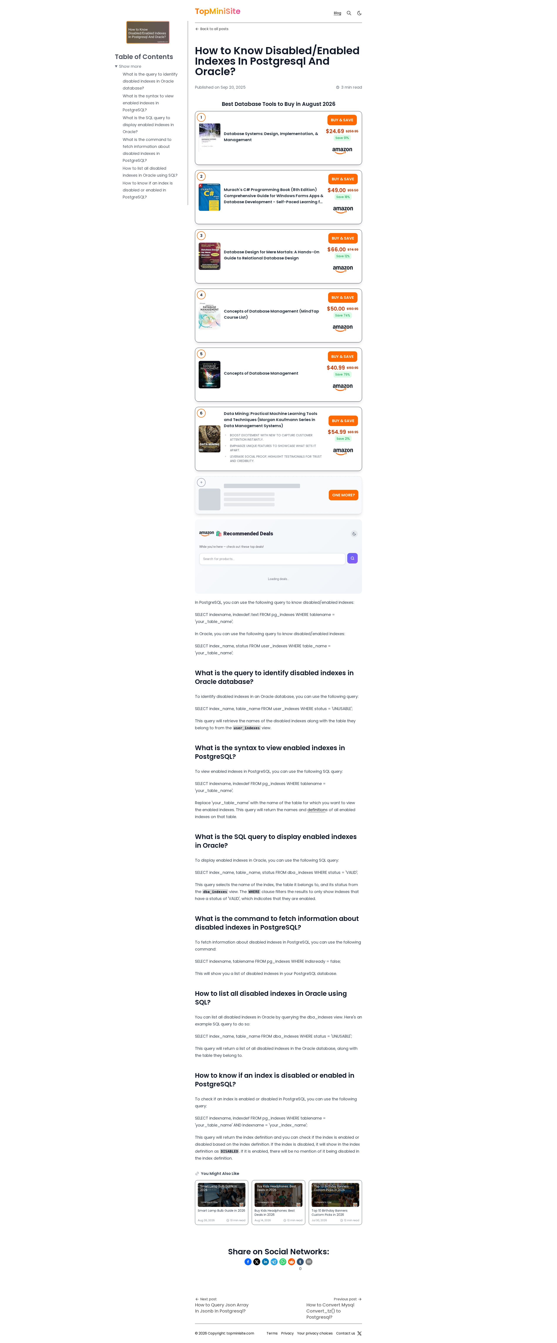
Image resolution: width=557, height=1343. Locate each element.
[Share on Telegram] (274, 1261)
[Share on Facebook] (248, 1261)
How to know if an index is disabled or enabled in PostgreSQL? (148, 190)
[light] (359, 13)
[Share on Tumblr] (300, 1261)
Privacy (287, 1333)
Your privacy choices (315, 1333)
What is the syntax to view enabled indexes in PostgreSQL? (148, 103)
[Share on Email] (308, 1261)
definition (316, 809)
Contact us (345, 1333)
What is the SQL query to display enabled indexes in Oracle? (148, 124)
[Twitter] (359, 1333)
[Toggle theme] (354, 533)
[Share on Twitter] (256, 1261)
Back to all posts (214, 28)
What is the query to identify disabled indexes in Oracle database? (150, 81)
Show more (130, 66)
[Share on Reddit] (291, 1261)
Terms (272, 1333)
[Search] (349, 13)
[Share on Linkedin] (265, 1261)
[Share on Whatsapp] (282, 1261)
